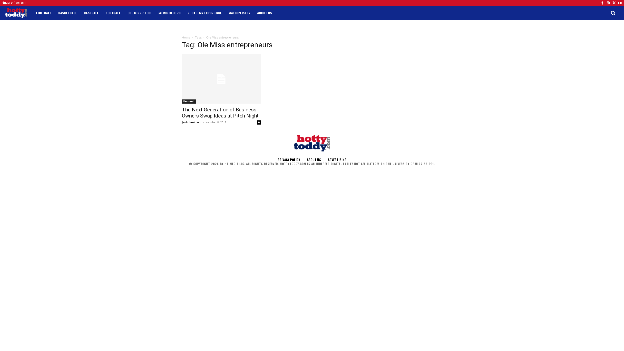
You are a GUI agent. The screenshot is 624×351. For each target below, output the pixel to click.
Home (186, 37)
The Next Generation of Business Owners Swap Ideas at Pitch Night (220, 113)
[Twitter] (614, 3)
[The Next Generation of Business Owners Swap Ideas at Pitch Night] (221, 79)
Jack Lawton (190, 122)
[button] (613, 13)
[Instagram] (608, 3)
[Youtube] (620, 3)
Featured (188, 101)
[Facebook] (602, 3)
